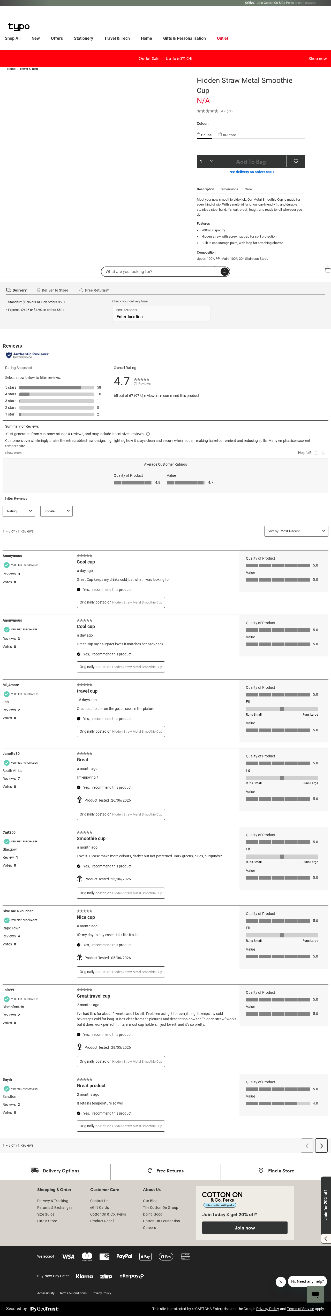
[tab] (204, 133)
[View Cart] (328, 270)
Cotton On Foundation (161, 1221)
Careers (149, 1228)
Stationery (83, 38)
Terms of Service (300, 1309)
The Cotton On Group (160, 1207)
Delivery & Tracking (52, 1201)
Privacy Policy (101, 1293)
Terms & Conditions (73, 1293)
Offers (57, 38)
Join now (245, 1228)
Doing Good (152, 1214)
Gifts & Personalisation (184, 38)
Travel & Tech (117, 38)
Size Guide (45, 1214)
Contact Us (99, 1201)
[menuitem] (17, 38)
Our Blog (150, 1201)
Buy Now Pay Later (53, 1276)
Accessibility (46, 1293)
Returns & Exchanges (54, 1207)
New (36, 38)
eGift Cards (99, 1207)
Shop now (318, 58)
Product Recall (102, 1221)
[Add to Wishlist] (296, 161)
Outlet (222, 38)
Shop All (12, 38)
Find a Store (47, 1221)
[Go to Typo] (16, 270)
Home (146, 38)
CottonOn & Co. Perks (108, 1214)
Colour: (203, 123)
